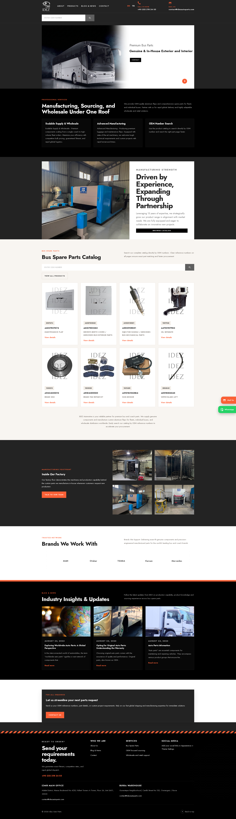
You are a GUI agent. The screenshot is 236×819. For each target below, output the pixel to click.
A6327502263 (90, 327)
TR (133, 6)
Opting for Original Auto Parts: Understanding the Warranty (111, 647)
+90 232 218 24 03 (52, 775)
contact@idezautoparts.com (53, 799)
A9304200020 (90, 392)
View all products (55, 276)
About (60, 6)
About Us (94, 745)
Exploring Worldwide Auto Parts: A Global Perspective (65, 647)
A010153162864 (130, 392)
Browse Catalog (162, 230)
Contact (104, 6)
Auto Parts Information (159, 645)
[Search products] (89, 18)
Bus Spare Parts (132, 745)
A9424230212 (52, 392)
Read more (49, 665)
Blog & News (88, 6)
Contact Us (55, 715)
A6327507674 (52, 327)
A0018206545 (168, 392)
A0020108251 (129, 327)
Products (72, 6)
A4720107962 (168, 327)
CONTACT (135, 59)
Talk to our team (54, 494)
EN (128, 6)
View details (50, 337)
